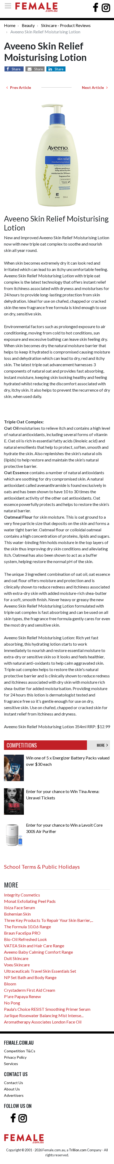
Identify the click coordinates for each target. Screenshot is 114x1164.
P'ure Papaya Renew (22, 996)
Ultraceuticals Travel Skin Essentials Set (40, 970)
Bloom (10, 983)
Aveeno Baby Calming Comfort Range (38, 951)
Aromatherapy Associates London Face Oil (42, 1021)
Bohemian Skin (17, 913)
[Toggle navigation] (9, 5)
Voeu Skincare (17, 964)
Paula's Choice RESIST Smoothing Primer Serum (47, 1009)
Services (11, 1063)
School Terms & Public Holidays (42, 866)
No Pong (12, 1002)
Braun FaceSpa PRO (22, 932)
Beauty (28, 25)
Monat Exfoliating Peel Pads (30, 901)
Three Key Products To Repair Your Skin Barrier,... (48, 920)
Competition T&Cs (19, 1051)
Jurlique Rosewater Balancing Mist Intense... (44, 1015)
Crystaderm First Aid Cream (29, 990)
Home (9, 25)
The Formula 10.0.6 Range (27, 926)
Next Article (94, 87)
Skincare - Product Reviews (66, 25)
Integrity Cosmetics (22, 894)
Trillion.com (77, 1150)
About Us (12, 1089)
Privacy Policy (15, 1057)
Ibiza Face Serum (19, 907)
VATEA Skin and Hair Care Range (34, 945)
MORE (101, 745)
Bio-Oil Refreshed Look (25, 939)
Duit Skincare (16, 958)
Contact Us (13, 1082)
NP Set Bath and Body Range (30, 977)
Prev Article (19, 87)
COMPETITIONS (22, 745)
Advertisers (14, 1095)
